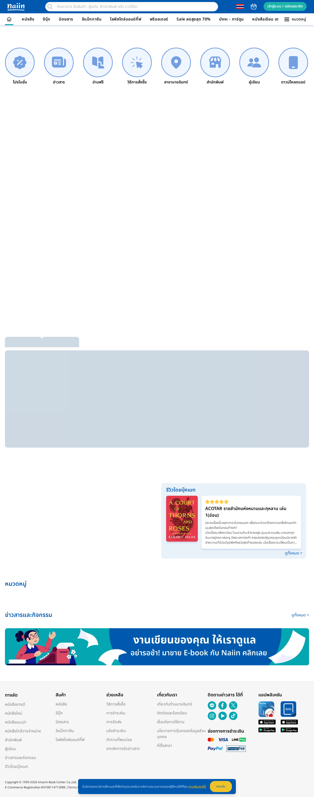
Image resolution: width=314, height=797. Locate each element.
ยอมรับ (220, 786)
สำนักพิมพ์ (13, 740)
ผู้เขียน (10, 749)
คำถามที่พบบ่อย (119, 740)
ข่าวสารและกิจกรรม (20, 758)
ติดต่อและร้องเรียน (172, 713)
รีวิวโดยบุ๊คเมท (16, 767)
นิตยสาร (66, 19)
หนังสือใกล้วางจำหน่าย (23, 731)
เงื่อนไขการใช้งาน (170, 722)
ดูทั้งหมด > (293, 553)
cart (254, 6)
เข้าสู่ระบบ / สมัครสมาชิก (285, 6)
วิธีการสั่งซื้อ (116, 704)
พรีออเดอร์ (159, 19)
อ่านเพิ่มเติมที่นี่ (197, 786)
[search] (49, 6)
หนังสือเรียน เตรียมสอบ (272, 19)
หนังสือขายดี (15, 704)
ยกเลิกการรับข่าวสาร (123, 749)
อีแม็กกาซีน (92, 19)
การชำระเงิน (115, 713)
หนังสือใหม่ (13, 713)
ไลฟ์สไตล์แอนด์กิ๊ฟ (125, 19)
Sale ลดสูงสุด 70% (194, 19)
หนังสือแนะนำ (15, 722)
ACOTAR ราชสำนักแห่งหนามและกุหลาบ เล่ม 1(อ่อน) (245, 512)
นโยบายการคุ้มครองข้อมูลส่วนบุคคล (181, 734)
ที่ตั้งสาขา (164, 746)
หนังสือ (28, 19)
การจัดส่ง (114, 722)
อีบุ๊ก (46, 19)
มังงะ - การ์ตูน (231, 19)
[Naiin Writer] (157, 646)
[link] (20, 66)
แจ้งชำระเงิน (116, 731)
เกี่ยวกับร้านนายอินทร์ (174, 704)
